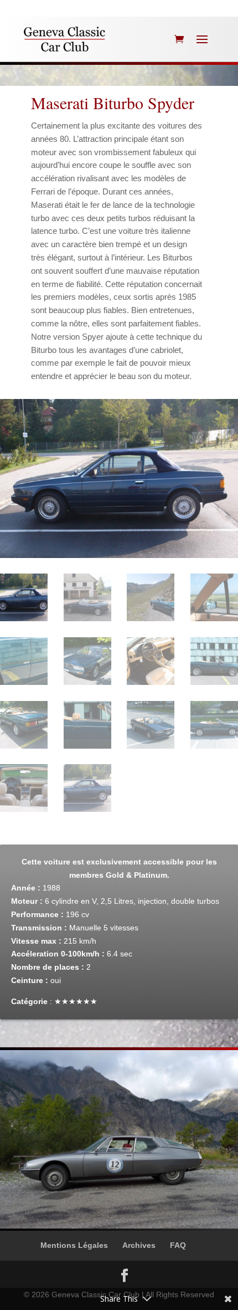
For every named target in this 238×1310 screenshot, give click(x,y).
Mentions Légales (74, 1245)
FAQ (178, 1245)
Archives (139, 1245)
